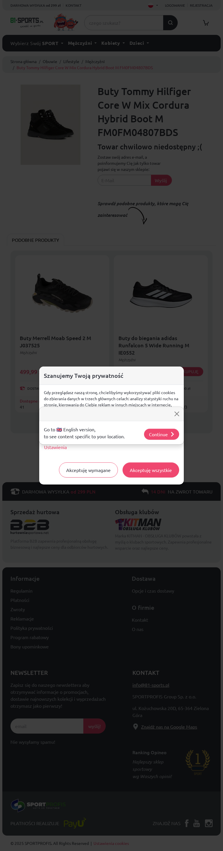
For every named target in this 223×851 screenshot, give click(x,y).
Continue (158, 434)
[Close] (176, 414)
